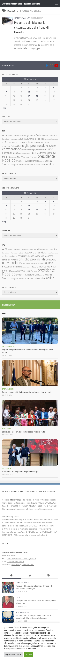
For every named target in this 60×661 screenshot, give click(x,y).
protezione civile (22, 161)
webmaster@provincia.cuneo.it (23, 565)
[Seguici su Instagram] (51, 65)
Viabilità (26, 18)
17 (29, 96)
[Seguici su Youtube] (56, 65)
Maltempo (41, 152)
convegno (51, 146)
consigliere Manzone (44, 142)
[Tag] (48, 576)
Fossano (6, 152)
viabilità (49, 164)
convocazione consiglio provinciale (31, 150)
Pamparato (13, 157)
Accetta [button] (29, 654)
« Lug (4, 108)
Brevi (4, 346)
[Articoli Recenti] (11, 576)
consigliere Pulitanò (9, 146)
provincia (33, 160)
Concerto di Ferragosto (51, 139)
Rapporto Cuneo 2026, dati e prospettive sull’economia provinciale (26, 392)
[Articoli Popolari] (30, 576)
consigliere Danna (26, 142)
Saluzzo (6, 164)
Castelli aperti (6, 139)
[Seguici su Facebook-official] (46, 65)
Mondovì (51, 152)
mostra (6, 156)
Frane (19, 153)
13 (54, 92)
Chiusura (27, 139)
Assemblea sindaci (47, 136)
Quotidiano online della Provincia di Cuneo (21, 3)
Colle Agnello (37, 138)
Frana (14, 152)
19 (45, 96)
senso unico (23, 165)
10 (29, 92)
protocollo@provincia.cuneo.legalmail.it (21, 558)
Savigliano (14, 165)
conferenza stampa (9, 142)
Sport (26, 612)
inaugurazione (26, 153)
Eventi (9, 429)
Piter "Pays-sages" (24, 157)
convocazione (11, 149)
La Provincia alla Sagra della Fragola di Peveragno (20, 471)
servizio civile (32, 164)
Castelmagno (14, 139)
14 (6, 96)
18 (37, 96)
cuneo (49, 149)
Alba (4, 135)
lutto (33, 153)
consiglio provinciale (31, 145)
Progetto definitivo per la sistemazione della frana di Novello (31, 27)
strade (41, 164)
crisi (43, 150)
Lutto (18, 598)
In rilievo (18, 18)
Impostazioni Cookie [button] (13, 654)
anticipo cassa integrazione (23, 136)
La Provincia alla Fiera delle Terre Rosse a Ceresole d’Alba (23, 432)
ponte (35, 157)
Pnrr (32, 157)
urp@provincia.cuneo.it (15, 561)
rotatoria (48, 161)
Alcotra (11, 135)
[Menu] (56, 3)
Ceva (21, 139)
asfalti (36, 135)
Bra (55, 135)
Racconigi (41, 161)
